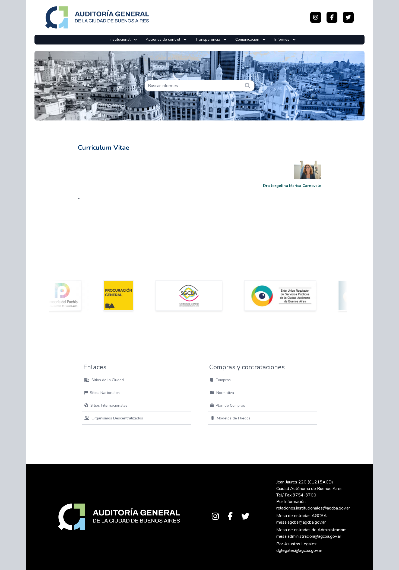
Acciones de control (163, 39)
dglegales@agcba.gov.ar (299, 550)
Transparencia (207, 39)
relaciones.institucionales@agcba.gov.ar (313, 508)
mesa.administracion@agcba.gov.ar (308, 536)
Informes (281, 39)
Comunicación (247, 39)
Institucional (120, 39)
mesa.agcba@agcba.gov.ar (301, 522)
